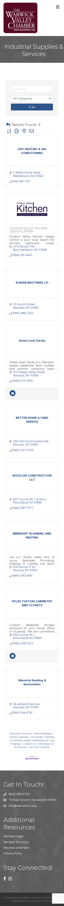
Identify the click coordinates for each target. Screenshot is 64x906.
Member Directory (16, 842)
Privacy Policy (12, 853)
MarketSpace (40, 740)
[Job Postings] (13, 395)
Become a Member (16, 847)
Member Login (13, 836)
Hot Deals (36, 737)
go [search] (33, 107)
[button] (8, 125)
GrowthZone (46, 900)
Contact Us (29, 743)
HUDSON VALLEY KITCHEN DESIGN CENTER (28, 230)
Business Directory (21, 733)
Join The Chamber (39, 747)
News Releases (43, 733)
